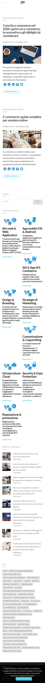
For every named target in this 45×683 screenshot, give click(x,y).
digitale (35, 601)
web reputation (12, 651)
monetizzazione (12, 628)
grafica (37, 611)
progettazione (31, 628)
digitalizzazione (12, 604)
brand (35, 581)
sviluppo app (30, 634)
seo (5, 631)
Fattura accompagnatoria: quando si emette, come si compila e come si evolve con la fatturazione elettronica (27, 491)
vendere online (11, 648)
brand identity (11, 584)
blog (27, 581)
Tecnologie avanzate (14, 644)
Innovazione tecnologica (17, 614)
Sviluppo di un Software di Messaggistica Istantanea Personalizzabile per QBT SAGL (27, 533)
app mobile (33, 578)
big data (18, 581)
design (25, 601)
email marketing (12, 611)
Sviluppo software (13, 641)
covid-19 (7, 598)
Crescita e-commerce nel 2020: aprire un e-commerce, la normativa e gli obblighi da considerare (21, 31)
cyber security (11, 601)
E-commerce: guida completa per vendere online (22, 118)
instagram (9, 618)
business (8, 588)
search (38, 202)
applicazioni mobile (14, 578)
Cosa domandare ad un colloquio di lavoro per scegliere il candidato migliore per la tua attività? (27, 467)
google (27, 611)
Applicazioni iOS (12, 574)
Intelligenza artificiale (16, 621)
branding (27, 584)
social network (12, 634)
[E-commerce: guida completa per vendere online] (22, 139)
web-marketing (30, 648)
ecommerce (9, 608)
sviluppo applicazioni (15, 638)
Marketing (23, 624)
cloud (18, 588)
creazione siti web (24, 598)
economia (23, 608)
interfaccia (9, 624)
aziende (7, 581)
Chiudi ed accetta (24, 679)
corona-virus (25, 594)
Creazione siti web (13, 18)
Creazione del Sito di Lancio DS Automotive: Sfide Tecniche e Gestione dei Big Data (28, 504)
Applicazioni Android (21, 571)
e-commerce (30, 604)
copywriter (9, 594)
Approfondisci (11, 92)
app (5, 571)
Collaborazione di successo (18, 591)
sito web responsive (20, 631)
